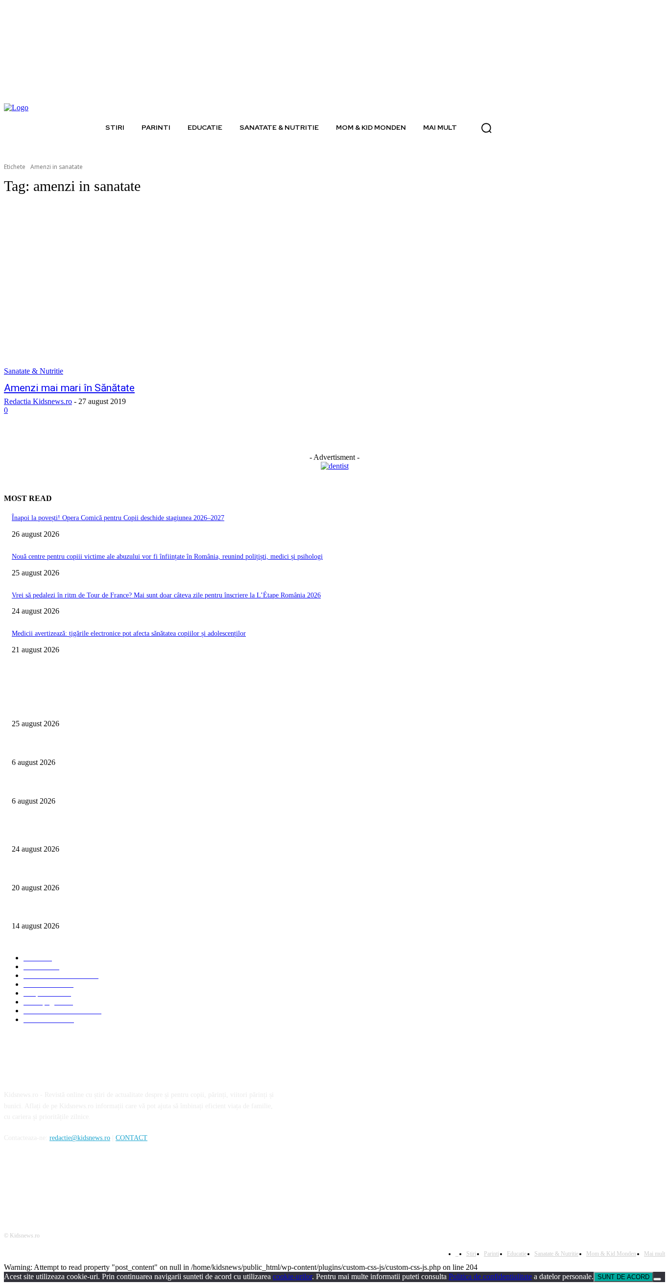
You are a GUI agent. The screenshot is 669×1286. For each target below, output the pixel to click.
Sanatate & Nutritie (33, 371)
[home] (90, 127)
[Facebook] (14, 1183)
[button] (486, 128)
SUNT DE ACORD (623, 1277)
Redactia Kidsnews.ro (38, 401)
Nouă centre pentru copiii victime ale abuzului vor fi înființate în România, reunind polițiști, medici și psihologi (167, 556)
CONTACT (131, 1138)
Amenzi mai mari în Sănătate (69, 388)
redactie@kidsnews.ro (79, 1138)
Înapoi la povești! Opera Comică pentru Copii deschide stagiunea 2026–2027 (118, 518)
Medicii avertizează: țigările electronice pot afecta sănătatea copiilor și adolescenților (129, 633)
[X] (64, 1183)
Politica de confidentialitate (490, 1276)
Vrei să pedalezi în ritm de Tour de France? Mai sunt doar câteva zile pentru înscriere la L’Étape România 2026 (166, 595)
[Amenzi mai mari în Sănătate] (175, 290)
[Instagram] (39, 1183)
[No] (657, 1279)
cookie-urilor (292, 1276)
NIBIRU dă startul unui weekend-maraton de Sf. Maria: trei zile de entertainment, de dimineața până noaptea (163, 910)
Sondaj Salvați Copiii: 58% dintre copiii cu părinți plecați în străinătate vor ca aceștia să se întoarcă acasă (157, 784)
